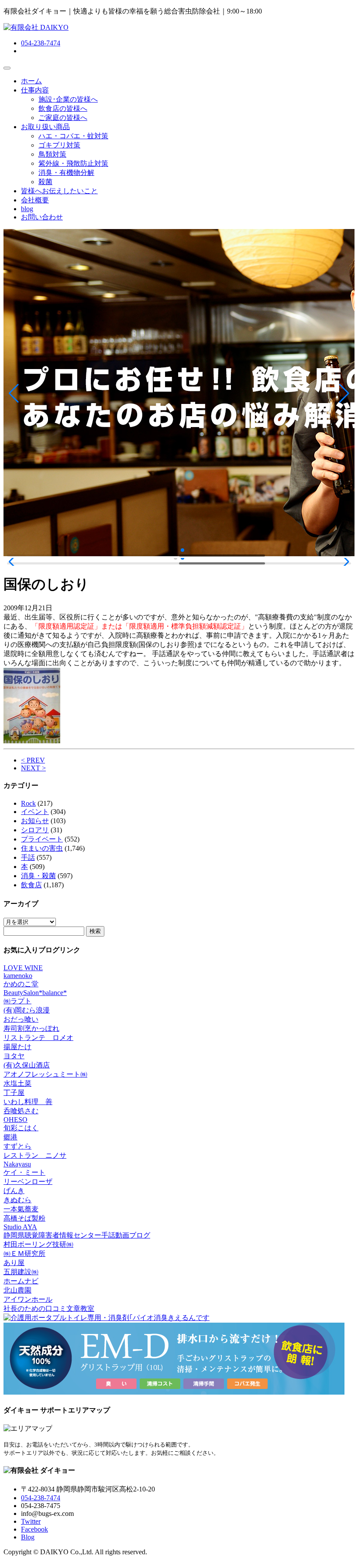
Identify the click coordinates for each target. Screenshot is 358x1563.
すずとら (17, 1146)
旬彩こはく (20, 1128)
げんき (13, 1190)
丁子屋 (13, 1092)
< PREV (33, 760)
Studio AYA (20, 1227)
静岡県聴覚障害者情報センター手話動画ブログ (76, 1235)
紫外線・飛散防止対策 (73, 163)
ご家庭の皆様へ (62, 117)
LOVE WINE (23, 967)
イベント (35, 811)
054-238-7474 (40, 43)
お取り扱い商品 (45, 126)
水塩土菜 (17, 1083)
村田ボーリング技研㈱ (38, 1244)
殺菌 (45, 181)
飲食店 (31, 885)
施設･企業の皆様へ (68, 99)
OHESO (15, 1119)
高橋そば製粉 (24, 1218)
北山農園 (17, 1290)
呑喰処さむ (20, 1111)
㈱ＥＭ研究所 (24, 1253)
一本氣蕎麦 (20, 1209)
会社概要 (35, 200)
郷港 (10, 1137)
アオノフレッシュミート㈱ (45, 1074)
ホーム (31, 81)
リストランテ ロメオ (38, 1037)
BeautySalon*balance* (35, 992)
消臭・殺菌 (38, 875)
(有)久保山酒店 (26, 1065)
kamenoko (17, 975)
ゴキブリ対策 (59, 145)
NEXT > (33, 768)
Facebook (34, 1529)
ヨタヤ (13, 1056)
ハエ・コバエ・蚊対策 (73, 136)
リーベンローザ (27, 1181)
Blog (27, 1537)
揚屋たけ (17, 1046)
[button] (14, 393)
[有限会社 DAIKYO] (36, 27)
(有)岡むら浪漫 (26, 1010)
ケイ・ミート (24, 1172)
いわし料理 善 (27, 1101)
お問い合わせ (42, 217)
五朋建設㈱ (20, 1272)
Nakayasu (17, 1164)
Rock (28, 803)
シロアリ (35, 830)
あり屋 (13, 1262)
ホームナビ (20, 1281)
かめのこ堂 (20, 984)
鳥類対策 (52, 154)
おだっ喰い (20, 1019)
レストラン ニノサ (34, 1155)
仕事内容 (35, 90)
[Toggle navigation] (6, 68)
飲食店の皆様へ (62, 108)
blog (27, 208)
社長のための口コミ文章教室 (48, 1308)
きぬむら (17, 1200)
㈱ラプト (17, 1001)
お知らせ (35, 820)
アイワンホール (27, 1299)
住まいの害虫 (42, 848)
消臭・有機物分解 (66, 172)
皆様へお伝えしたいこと (59, 191)
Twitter (31, 1521)
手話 (28, 857)
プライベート (42, 839)
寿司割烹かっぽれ (31, 1028)
